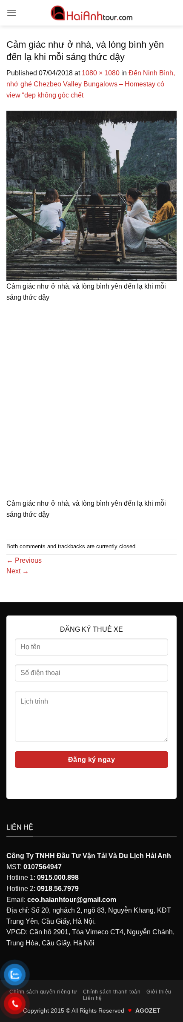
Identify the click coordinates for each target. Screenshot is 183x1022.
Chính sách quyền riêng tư (43, 992)
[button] (11, 12)
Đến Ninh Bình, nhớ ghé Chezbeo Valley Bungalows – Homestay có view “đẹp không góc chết (90, 83)
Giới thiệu (159, 992)
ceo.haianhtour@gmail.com (71, 899)
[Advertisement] (91, 403)
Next (17, 571)
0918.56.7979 (58, 888)
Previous (24, 560)
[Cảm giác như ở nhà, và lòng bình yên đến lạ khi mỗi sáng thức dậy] (91, 195)
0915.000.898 (58, 877)
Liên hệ (92, 998)
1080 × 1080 (101, 73)
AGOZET (147, 1010)
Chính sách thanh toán (112, 992)
